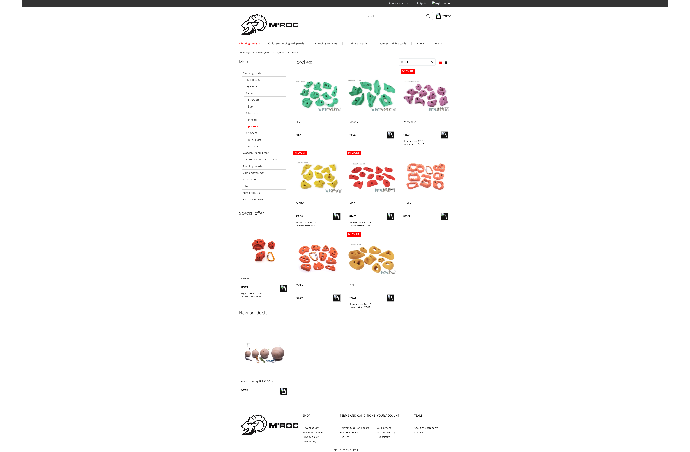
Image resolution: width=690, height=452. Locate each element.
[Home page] (269, 23)
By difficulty (253, 79)
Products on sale (253, 199)
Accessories (250, 179)
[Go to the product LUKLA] (426, 176)
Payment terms (349, 432)
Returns (344, 437)
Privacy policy (311, 437)
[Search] (428, 16)
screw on (253, 99)
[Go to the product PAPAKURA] (426, 95)
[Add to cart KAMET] (284, 288)
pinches (253, 119)
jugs (250, 106)
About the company (426, 428)
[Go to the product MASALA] (372, 95)
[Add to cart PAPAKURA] (444, 135)
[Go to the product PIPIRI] (372, 258)
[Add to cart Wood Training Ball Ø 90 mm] (284, 391)
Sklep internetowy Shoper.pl (345, 449)
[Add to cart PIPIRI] (390, 298)
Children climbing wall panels (261, 159)
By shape (251, 86)
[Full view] (445, 62)
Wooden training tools (256, 153)
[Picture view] (440, 62)
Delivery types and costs (354, 428)
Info (245, 186)
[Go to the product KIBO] (372, 176)
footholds (253, 113)
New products (251, 192)
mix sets (253, 146)
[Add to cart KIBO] (390, 216)
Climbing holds (252, 73)
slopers (252, 133)
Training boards (252, 166)
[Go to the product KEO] (318, 95)
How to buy (309, 441)
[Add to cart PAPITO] (337, 216)
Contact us (420, 432)
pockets (253, 126)
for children (255, 139)
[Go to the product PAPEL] (318, 258)
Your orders (384, 428)
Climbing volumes (253, 173)
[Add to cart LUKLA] (444, 216)
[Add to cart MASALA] (390, 135)
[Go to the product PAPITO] (318, 176)
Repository (383, 437)
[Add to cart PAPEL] (337, 298)
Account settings (387, 432)
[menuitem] (251, 43)
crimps (252, 93)
